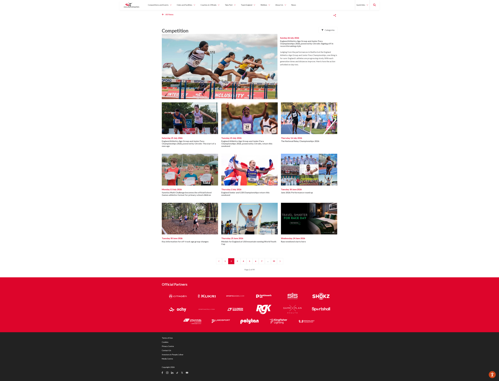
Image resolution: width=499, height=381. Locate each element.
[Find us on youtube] (187, 373)
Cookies (165, 342)
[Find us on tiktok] (177, 373)
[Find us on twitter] (182, 373)
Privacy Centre (168, 346)
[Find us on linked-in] (172, 373)
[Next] (280, 261)
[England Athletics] (131, 5)
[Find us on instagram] (167, 373)
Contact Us (166, 350)
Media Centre (167, 359)
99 (274, 261)
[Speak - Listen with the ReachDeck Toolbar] (492, 374)
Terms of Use (167, 338)
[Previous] (219, 261)
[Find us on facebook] (162, 373)
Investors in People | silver (172, 354)
